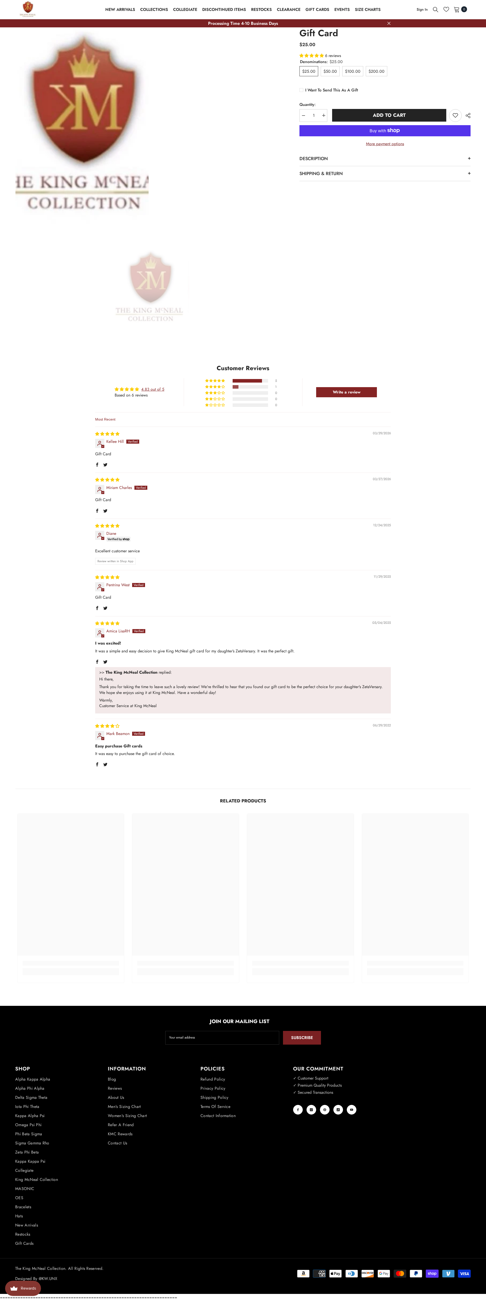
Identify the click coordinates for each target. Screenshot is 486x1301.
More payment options (385, 143)
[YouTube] (351, 1110)
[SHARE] (466, 115)
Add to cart (388, 115)
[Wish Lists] (446, 9)
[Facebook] (298, 1110)
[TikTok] (338, 1110)
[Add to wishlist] (455, 115)
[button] (312, 56)
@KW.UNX (48, 1278)
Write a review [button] (346, 392)
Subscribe (302, 1038)
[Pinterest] (325, 1110)
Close (389, 23)
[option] (150, 288)
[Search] (435, 9)
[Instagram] (311, 1110)
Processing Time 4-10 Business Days (243, 23)
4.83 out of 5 (152, 389)
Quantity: (307, 104)
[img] (107, 434)
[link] (71, 963)
